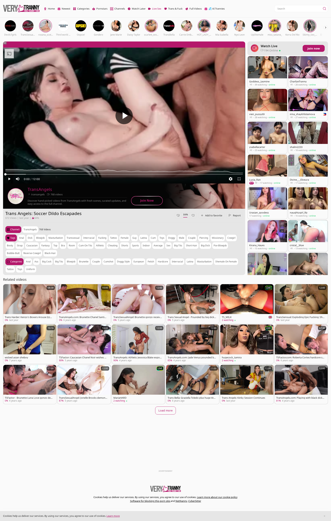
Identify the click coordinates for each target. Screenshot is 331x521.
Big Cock (46, 261)
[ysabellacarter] (267, 137)
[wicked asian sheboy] (29, 344)
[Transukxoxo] (267, 269)
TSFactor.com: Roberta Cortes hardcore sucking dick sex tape (300, 357)
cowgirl (231, 237)
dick (30, 237)
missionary (218, 237)
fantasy (45, 245)
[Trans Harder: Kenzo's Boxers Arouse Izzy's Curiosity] (29, 303)
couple (192, 237)
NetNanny (181, 501)
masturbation (55, 237)
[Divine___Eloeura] (308, 170)
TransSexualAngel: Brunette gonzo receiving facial (137, 317)
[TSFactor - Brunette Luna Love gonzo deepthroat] (29, 384)
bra (63, 245)
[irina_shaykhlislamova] (308, 105)
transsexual (73, 237)
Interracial (177, 261)
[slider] (124, 174)
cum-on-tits (85, 245)
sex (168, 245)
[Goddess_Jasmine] (267, 72)
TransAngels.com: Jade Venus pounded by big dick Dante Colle (191, 357)
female (125, 237)
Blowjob (71, 261)
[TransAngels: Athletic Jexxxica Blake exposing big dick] (138, 344)
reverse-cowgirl (32, 253)
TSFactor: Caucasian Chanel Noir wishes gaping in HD (83, 357)
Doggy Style (123, 261)
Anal (28, 261)
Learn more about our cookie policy (217, 497)
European (139, 261)
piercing (203, 237)
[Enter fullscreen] (239, 179)
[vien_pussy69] (267, 105)
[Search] (324, 8)
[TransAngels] (16, 196)
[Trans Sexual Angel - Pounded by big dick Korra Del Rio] (192, 303)
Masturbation (204, 261)
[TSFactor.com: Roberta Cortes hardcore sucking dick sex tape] (301, 344)
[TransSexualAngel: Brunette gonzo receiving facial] (138, 303)
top (55, 245)
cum (153, 237)
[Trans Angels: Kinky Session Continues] (246, 384)
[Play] (124, 115)
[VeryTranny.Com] (21, 8)
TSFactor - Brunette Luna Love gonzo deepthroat (28, 398)
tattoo (113, 237)
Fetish (151, 261)
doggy (171, 237)
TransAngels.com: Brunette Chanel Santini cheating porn (83, 317)
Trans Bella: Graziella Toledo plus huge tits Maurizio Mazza (191, 398)
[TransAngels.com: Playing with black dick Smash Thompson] (301, 384)
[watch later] (8, 289)
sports (135, 245)
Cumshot (108, 261)
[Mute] (17, 179)
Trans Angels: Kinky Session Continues (243, 398)
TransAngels (40, 189)
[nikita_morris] (308, 269)
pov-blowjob (220, 245)
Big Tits (59, 261)
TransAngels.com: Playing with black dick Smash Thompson (300, 398)
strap (20, 245)
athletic (100, 245)
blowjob (40, 237)
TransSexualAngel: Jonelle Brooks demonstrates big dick (83, 398)
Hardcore (163, 261)
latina (143, 237)
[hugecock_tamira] (246, 344)
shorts (124, 245)
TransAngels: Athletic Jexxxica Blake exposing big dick (137, 357)
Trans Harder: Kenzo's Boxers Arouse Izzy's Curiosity (29, 317)
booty (10, 245)
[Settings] (230, 179)
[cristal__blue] (308, 236)
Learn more (113, 516)
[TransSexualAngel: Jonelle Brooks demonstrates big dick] (84, 384)
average (158, 245)
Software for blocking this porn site (150, 501)
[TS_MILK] (246, 303)
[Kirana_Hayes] (267, 236)
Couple (96, 261)
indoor (146, 245)
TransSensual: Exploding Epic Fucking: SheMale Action (300, 317)
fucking (102, 237)
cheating (112, 245)
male (181, 237)
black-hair (50, 253)
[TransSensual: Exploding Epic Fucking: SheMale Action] (301, 303)
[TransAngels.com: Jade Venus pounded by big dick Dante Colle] (192, 344)
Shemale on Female (226, 261)
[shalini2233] (308, 137)
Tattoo (10, 269)
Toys (19, 269)
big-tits (178, 245)
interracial (88, 237)
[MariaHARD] (138, 384)
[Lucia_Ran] (267, 170)
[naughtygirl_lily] (308, 203)
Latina (190, 261)
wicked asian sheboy (16, 357)
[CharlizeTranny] (308, 72)
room (72, 245)
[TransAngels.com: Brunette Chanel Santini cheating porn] (84, 303)
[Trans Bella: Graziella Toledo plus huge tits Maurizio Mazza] (192, 384)
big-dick (205, 245)
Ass (36, 261)
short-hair (191, 245)
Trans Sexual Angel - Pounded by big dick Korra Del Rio (191, 317)
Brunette (83, 261)
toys (162, 237)
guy (134, 237)
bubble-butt (13, 253)
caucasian (32, 245)
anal (21, 237)
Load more (165, 410)
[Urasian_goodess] (267, 203)
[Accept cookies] (324, 516)
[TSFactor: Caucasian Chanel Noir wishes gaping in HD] (84, 344)
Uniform (30, 269)
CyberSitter (194, 501)
